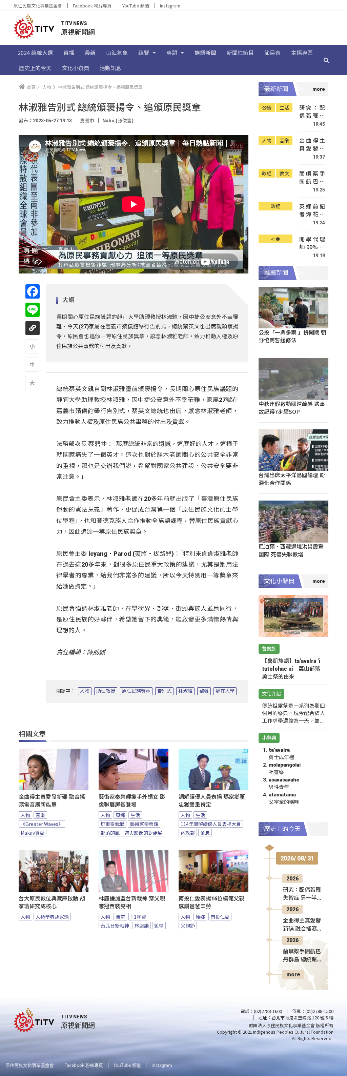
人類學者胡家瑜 (52, 916)
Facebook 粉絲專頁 (92, 5)
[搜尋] (326, 60)
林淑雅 (185, 691)
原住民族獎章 (136, 691)
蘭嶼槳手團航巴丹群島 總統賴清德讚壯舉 (312, 177)
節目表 (272, 52)
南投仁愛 (219, 916)
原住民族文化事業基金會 (38, 5)
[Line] (32, 310)
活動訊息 (110, 68)
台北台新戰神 (115, 925)
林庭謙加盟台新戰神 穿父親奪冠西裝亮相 (132, 902)
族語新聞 (205, 52)
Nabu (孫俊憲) (118, 120)
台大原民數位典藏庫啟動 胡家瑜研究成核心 (52, 902)
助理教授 (105, 691)
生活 (135, 815)
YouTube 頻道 (135, 5)
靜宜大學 (225, 691)
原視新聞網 (78, 32)
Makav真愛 (32, 832)
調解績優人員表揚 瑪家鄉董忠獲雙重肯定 (212, 801)
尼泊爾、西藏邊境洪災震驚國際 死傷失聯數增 (291, 550)
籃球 (159, 925)
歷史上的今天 (35, 68)
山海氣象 (117, 52)
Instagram (170, 5)
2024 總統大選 (35, 52)
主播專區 (302, 52)
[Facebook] (32, 291)
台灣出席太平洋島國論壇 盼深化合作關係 (292, 479)
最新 (90, 52)
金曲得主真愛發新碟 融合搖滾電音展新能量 (52, 801)
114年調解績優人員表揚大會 (211, 823)
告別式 (164, 691)
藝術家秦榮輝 (144, 823)
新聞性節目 (240, 52)
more (293, 974)
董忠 (205, 832)
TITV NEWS (74, 23)
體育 (120, 916)
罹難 (204, 691)
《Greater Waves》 (42, 823)
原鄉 (120, 815)
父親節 (188, 925)
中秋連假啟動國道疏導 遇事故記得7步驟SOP (292, 407)
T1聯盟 (138, 916)
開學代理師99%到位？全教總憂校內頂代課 (312, 243)
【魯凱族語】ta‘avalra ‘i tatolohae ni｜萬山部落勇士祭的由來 (291, 669)
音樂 (40, 815)
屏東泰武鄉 (112, 823)
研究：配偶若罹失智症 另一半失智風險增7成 (312, 112)
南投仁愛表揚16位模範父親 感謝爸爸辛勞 (211, 902)
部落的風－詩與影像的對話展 (131, 832)
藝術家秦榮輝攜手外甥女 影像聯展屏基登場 (132, 801)
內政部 (188, 832)
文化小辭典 (75, 68)
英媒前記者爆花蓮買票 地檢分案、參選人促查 (312, 210)
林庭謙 (142, 925)
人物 (84, 691)
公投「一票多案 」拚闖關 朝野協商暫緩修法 (292, 336)
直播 (68, 52)
